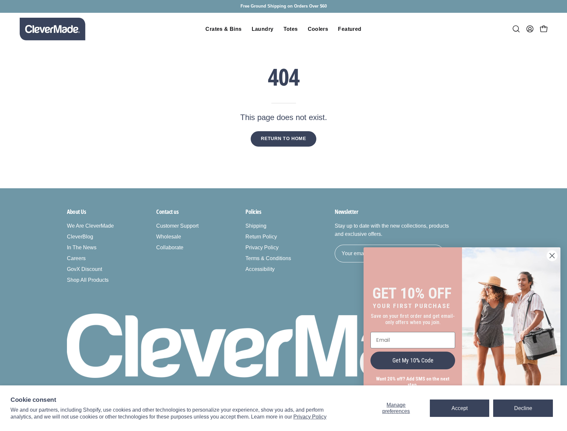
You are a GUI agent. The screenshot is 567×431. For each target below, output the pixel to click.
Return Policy (261, 236)
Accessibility (260, 269)
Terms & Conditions (268, 258)
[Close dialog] (552, 255)
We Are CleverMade (90, 226)
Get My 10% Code (412, 360)
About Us (76, 211)
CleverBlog (80, 236)
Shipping (255, 226)
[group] (283, 6)
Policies (253, 211)
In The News (81, 247)
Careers (76, 258)
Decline (523, 408)
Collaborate (169, 247)
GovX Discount (84, 269)
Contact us (167, 211)
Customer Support (177, 226)
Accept (460, 408)
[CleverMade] (52, 29)
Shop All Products (88, 280)
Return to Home (283, 138)
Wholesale (168, 236)
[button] (516, 29)
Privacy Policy (309, 417)
